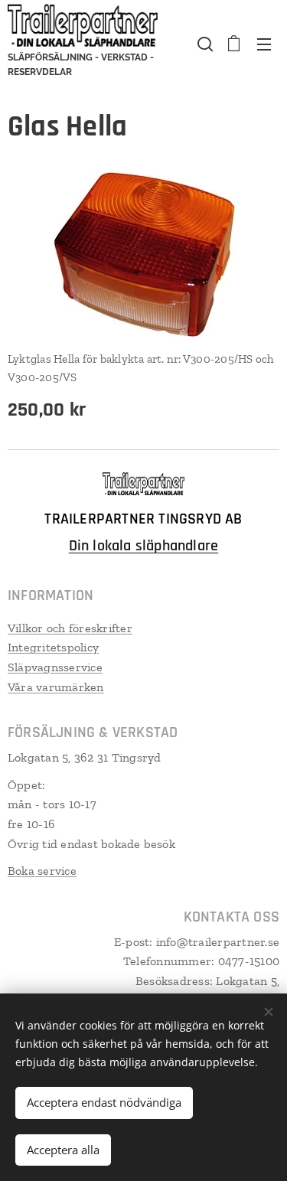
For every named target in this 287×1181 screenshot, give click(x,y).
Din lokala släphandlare (144, 546)
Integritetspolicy (53, 647)
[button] (203, 43)
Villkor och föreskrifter (70, 628)
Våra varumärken (56, 687)
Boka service (42, 870)
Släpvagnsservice (55, 667)
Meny (264, 43)
